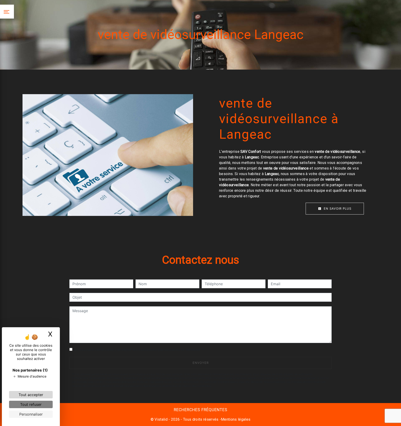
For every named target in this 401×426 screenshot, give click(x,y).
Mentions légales (235, 419)
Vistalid (161, 419)
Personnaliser (31, 414)
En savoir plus (337, 208)
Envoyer (201, 363)
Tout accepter (31, 394)
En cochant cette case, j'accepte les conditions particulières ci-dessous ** (139, 349)
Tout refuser (31, 404)
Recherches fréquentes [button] (200, 409)
